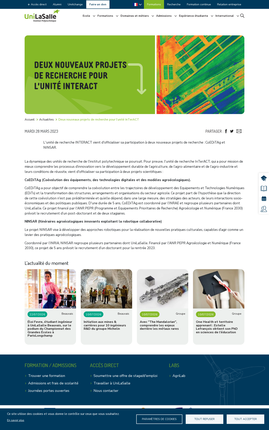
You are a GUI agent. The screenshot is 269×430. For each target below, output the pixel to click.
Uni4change (75, 4)
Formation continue (199, 4)
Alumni (57, 4)
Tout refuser (204, 419)
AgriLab (179, 375)
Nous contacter (106, 390)
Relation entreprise (229, 4)
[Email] (239, 131)
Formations (154, 4)
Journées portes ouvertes (48, 390)
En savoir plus (15, 420)
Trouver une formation (46, 375)
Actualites (46, 119)
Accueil (30, 119)
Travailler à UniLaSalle (112, 383)
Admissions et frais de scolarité (53, 383)
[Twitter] (232, 131)
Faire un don (97, 4)
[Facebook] (226, 131)
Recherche (174, 4)
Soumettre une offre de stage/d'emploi (125, 375)
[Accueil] (42, 15)
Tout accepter (245, 419)
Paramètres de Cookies (159, 419)
